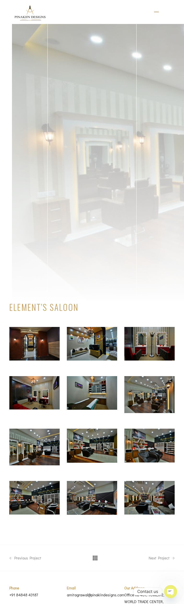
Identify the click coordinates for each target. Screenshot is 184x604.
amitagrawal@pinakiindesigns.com (95, 594)
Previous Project (27, 558)
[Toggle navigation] (156, 12)
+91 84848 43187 (23, 594)
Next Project (160, 558)
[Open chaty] (170, 591)
